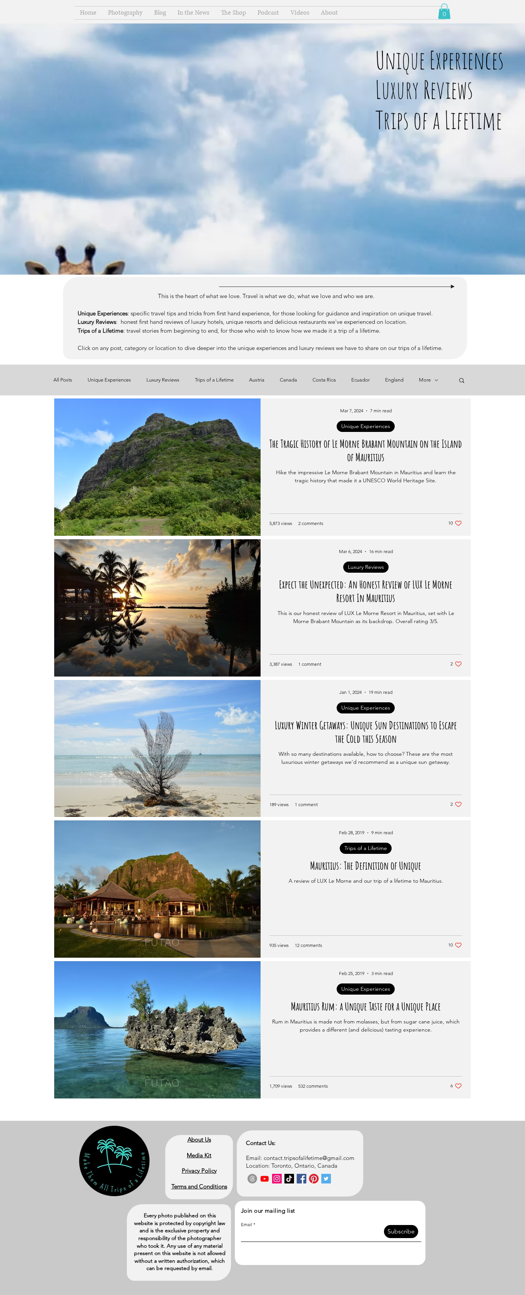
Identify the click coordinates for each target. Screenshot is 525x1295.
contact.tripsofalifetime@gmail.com (309, 1158)
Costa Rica (324, 380)
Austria (256, 380)
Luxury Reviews (162, 380)
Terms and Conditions (199, 1186)
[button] (444, 11)
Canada (288, 380)
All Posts (62, 380)
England (394, 380)
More (425, 380)
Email (246, 1224)
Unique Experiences (109, 380)
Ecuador (360, 380)
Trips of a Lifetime (214, 380)
